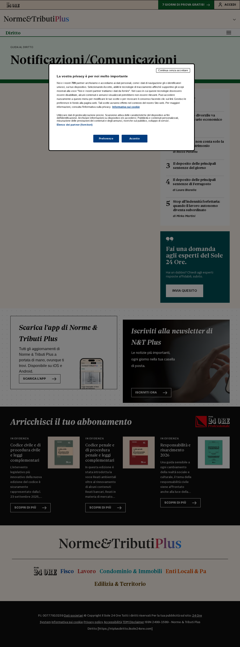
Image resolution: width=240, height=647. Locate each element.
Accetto (134, 138)
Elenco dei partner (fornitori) (75, 124)
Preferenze (106, 138)
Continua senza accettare (173, 70)
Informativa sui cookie (126, 106)
